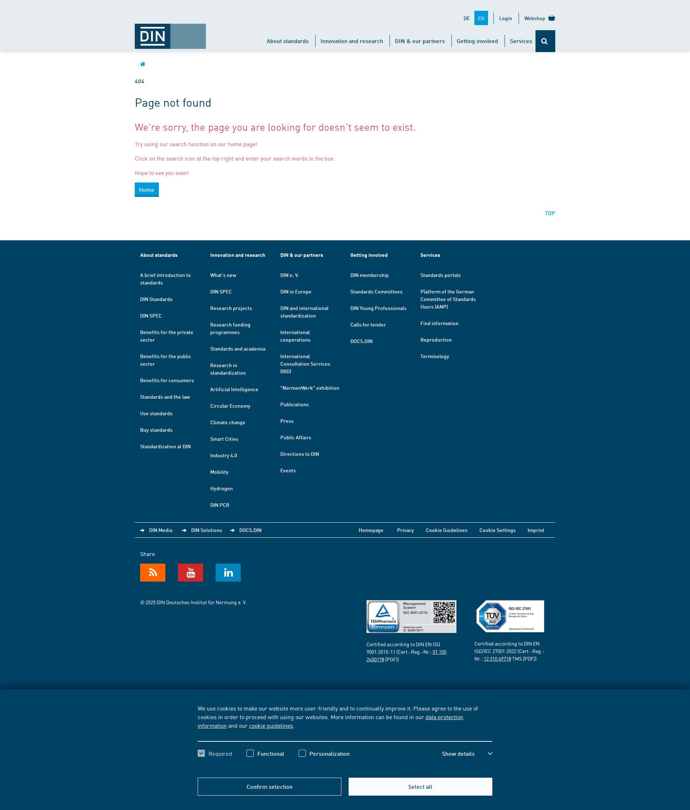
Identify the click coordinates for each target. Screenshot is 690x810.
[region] (344, 737)
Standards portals (440, 275)
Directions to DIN (299, 453)
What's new (223, 275)
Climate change (227, 422)
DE (467, 18)
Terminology (434, 356)
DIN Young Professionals (378, 308)
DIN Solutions (206, 530)
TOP (550, 212)
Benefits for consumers (167, 380)
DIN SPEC (151, 315)
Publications (294, 404)
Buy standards (156, 429)
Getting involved (477, 40)
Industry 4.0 (223, 455)
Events (288, 470)
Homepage (371, 530)
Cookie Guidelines (447, 530)
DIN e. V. (289, 275)
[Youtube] (190, 573)
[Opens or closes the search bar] (545, 41)
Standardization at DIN (165, 446)
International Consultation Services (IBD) (305, 363)
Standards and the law (165, 396)
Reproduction (436, 339)
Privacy (405, 530)
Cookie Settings (497, 530)
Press (287, 420)
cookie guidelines (271, 725)
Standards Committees (376, 291)
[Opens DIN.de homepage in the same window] (170, 33)
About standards (288, 40)
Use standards (156, 413)
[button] (467, 753)
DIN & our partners (420, 40)
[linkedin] (228, 573)
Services (521, 40)
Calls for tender (368, 324)
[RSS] (152, 573)
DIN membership (369, 275)
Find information (439, 323)
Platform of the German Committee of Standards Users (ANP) (448, 299)
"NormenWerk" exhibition (309, 387)
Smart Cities (224, 438)
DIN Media (160, 530)
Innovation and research (352, 40)
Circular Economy (230, 405)
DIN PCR (219, 504)
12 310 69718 (497, 658)
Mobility (219, 471)
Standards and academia (237, 348)
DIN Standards (156, 299)
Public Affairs (295, 437)
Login (505, 18)
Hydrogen (221, 488)
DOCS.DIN (361, 341)
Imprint (536, 530)
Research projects (231, 308)
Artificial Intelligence (234, 389)
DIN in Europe (296, 291)
